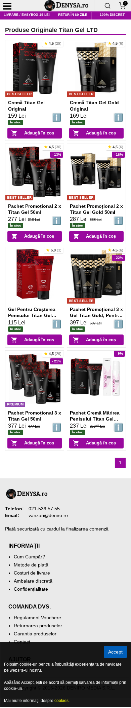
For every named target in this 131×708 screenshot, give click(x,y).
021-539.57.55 (44, 508)
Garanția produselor (35, 633)
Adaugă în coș (39, 132)
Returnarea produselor (38, 625)
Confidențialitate (31, 589)
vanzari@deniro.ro (48, 515)
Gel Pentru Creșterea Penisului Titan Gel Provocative (31, 315)
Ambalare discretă (33, 581)
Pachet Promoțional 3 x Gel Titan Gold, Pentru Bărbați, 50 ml (96, 315)
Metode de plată (31, 564)
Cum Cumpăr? (29, 556)
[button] (52, 43)
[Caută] (107, 5)
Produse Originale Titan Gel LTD (51, 30)
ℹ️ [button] (56, 117)
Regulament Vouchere (37, 617)
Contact (22, 641)
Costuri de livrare (32, 573)
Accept (115, 652)
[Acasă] (68, 5)
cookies (61, 700)
